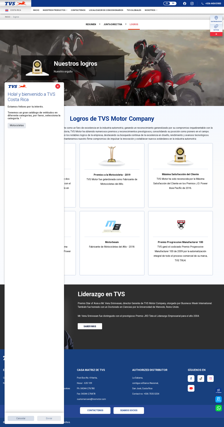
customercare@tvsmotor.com (91, 399)
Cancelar (20, 418)
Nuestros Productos (54, 10)
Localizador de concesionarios (106, 10)
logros (134, 24)
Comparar (218, 392)
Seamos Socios (128, 410)
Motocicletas (17, 125)
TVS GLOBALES (134, 10)
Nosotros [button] (150, 10)
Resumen (91, 24)
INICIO (36, 10)
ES (167, 3)
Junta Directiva (113, 24)
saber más (90, 326)
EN (173, 3)
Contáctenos (78, 10)
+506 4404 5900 (213, 3)
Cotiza (218, 401)
